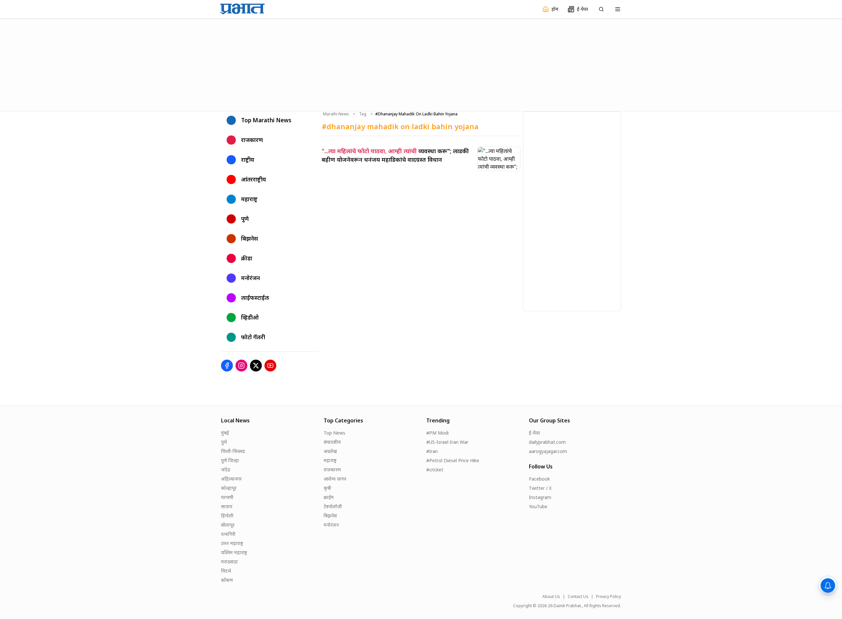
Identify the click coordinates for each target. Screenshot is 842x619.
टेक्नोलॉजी (333, 506)
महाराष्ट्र (330, 460)
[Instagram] (241, 365)
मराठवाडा (229, 562)
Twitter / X (540, 488)
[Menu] (618, 9)
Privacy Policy (608, 596)
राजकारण (332, 469)
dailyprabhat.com (547, 442)
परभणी (227, 497)
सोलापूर (228, 525)
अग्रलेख (330, 451)
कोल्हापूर (228, 488)
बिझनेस (330, 515)
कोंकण (227, 580)
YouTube (538, 506)
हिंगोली (227, 515)
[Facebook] (227, 365)
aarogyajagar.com (548, 451)
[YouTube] (270, 365)
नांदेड (225, 469)
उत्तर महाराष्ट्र (232, 543)
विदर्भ (226, 571)
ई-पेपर (534, 433)
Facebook (539, 479)
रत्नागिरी (228, 534)
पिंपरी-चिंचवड (233, 451)
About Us (551, 596)
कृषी (327, 488)
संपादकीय (332, 442)
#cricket (434, 469)
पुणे (224, 442)
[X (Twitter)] (256, 365)
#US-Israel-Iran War (447, 442)
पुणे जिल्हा (230, 460)
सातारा (227, 506)
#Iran (432, 451)
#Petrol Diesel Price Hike (452, 460)
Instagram (540, 497)
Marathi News (336, 114)
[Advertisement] (421, 64)
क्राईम (329, 497)
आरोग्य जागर (335, 479)
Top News (334, 433)
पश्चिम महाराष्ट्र (234, 552)
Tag (362, 114)
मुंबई (225, 433)
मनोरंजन (331, 525)
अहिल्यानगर (231, 479)
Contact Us (578, 596)
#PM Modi (437, 433)
